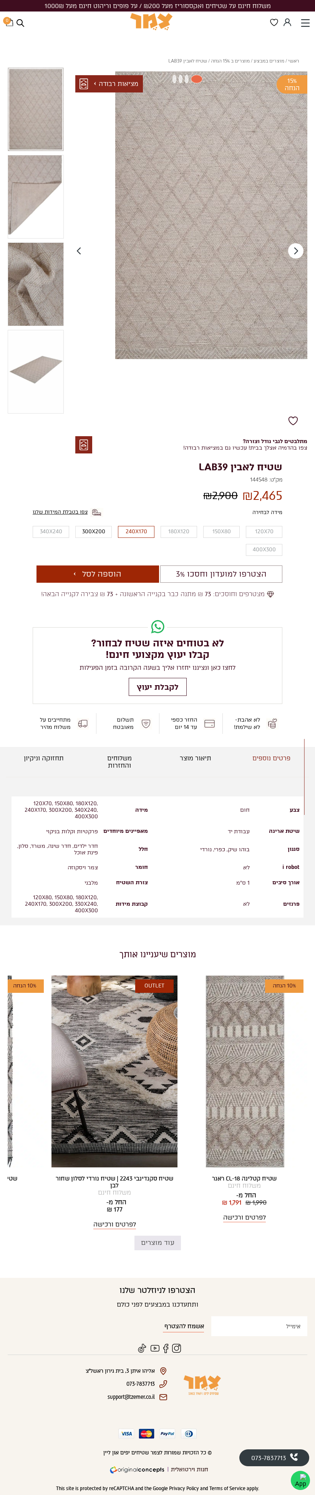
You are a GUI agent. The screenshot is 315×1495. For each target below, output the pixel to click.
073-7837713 (268, 1458)
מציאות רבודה (118, 83)
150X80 (221, 531)
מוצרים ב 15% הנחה (230, 61)
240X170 (136, 531)
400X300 (264, 549)
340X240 (51, 531)
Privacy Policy (184, 1488)
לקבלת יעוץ (158, 687)
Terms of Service (227, 1488)
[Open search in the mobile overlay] (20, 23)
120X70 (264, 531)
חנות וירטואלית (189, 1469)
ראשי (293, 61)
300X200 (93, 531)
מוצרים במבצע (269, 61)
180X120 (178, 531)
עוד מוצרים (157, 1242)
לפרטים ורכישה (244, 1217)
